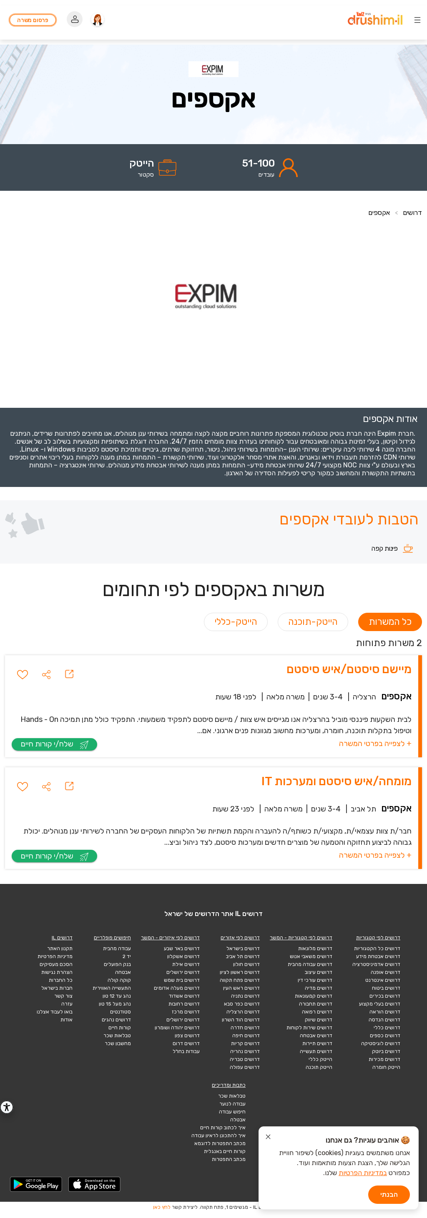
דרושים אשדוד (184, 996)
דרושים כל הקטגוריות (377, 948)
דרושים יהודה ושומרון (177, 1028)
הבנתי (389, 1194)
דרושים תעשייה (316, 1051)
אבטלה (238, 1120)
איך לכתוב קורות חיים (223, 1128)
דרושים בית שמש (182, 980)
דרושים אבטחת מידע (378, 956)
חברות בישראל (57, 988)
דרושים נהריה (245, 1051)
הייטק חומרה (386, 1067)
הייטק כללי (320, 1059)
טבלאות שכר (117, 1035)
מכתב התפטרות (229, 1159)
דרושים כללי (387, 1028)
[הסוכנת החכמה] (97, 20)
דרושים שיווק (318, 1020)
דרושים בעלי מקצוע (379, 1004)
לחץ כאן (162, 1207)
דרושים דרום (186, 1043)
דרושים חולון (246, 964)
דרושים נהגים (116, 1020)
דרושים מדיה (318, 988)
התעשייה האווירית (112, 988)
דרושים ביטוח (386, 988)
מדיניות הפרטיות (55, 956)
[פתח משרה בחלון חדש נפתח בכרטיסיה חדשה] (69, 674)
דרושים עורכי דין (315, 980)
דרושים (412, 213)
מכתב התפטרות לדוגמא (220, 1143)
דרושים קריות (245, 1043)
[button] (46, 674)
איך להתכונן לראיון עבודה (218, 1135)
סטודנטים (120, 1012)
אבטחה (123, 972)
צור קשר (63, 996)
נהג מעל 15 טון (115, 1004)
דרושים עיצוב (318, 972)
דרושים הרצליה (243, 1012)
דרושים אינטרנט (382, 980)
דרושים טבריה (245, 1059)
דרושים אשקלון (183, 956)
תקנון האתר (60, 948)
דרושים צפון (187, 1035)
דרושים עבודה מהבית (310, 964)
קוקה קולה (119, 980)
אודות (66, 1020)
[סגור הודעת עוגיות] (268, 1138)
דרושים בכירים (384, 996)
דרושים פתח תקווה (240, 980)
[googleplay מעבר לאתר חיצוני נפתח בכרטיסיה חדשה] (36, 1184)
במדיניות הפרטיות (363, 1173)
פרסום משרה (33, 19)
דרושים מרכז (186, 1012)
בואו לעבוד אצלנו (55, 1012)
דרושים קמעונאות (313, 996)
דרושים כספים (385, 1035)
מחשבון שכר (118, 1043)
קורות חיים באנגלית (225, 1151)
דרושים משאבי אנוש (311, 956)
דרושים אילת (186, 964)
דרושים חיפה (246, 1035)
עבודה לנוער (232, 1104)
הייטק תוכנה (319, 1067)
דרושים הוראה (384, 1012)
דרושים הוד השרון (241, 1020)
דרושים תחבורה (315, 1004)
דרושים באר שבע (182, 948)
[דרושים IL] (375, 19)
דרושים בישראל (243, 948)
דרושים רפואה (317, 1012)
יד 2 (127, 956)
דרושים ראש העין (241, 988)
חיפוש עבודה (232, 1112)
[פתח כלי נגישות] (6, 1107)
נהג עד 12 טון (117, 996)
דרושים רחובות (184, 1004)
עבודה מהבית (117, 948)
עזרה (67, 1004)
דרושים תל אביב (243, 956)
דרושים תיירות (317, 1043)
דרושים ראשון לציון (240, 972)
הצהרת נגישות (57, 972)
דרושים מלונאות (315, 948)
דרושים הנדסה (384, 1020)
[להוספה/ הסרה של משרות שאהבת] (22, 674)
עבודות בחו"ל (186, 1051)
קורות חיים (119, 1028)
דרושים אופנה (385, 972)
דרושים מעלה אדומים (177, 988)
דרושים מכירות (384, 1059)
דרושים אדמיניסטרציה (376, 964)
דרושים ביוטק (386, 1051)
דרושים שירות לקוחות (309, 1028)
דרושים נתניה (245, 996)
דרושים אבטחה (316, 1035)
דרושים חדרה (245, 1028)
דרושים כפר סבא (242, 1004)
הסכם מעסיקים (56, 964)
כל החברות (61, 980)
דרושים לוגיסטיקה (380, 1043)
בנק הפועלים (117, 964)
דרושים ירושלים (183, 972)
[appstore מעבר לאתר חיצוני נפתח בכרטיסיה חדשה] (95, 1184)
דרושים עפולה (245, 1067)
